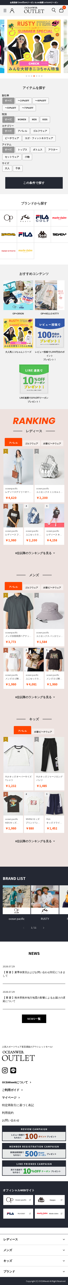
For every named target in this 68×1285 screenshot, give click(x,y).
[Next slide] (62, 49)
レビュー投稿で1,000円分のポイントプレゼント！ (50, 356)
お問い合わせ (10, 1120)
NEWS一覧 (34, 1018)
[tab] (26, 76)
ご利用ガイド (10, 1090)
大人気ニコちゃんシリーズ (18, 352)
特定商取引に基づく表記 (18, 1105)
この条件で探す (34, 183)
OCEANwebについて (15, 1082)
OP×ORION (18, 313)
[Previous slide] (6, 49)
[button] (43, 928)
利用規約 (8, 1112)
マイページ (9, 1097)
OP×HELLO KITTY (50, 313)
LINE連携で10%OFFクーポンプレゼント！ (34, 400)
